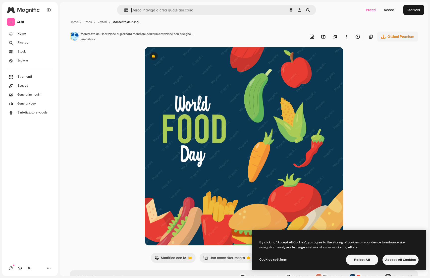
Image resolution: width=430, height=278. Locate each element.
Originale (178, 56)
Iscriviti (413, 10)
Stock (88, 22)
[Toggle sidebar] (49, 10)
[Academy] (20, 268)
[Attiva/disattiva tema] (29, 268)
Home (74, 22)
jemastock (88, 39)
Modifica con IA (170, 259)
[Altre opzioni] (346, 37)
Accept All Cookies (400, 260)
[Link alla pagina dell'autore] (74, 37)
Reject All (362, 260)
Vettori (102, 22)
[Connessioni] (11, 268)
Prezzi (371, 10)
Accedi (389, 10)
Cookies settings (273, 259)
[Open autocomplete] (124, 10)
